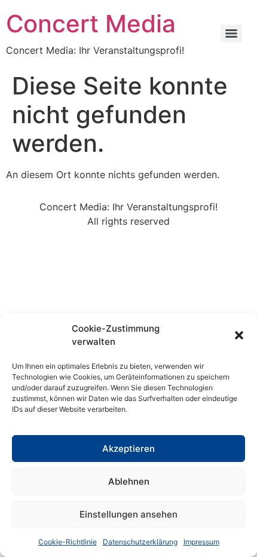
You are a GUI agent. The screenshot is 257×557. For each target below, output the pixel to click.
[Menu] (231, 33)
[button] (239, 335)
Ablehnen (128, 481)
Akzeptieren (128, 448)
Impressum (201, 541)
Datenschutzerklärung (140, 541)
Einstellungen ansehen (128, 514)
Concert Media (91, 23)
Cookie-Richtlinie (67, 541)
